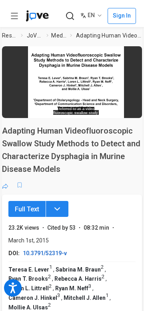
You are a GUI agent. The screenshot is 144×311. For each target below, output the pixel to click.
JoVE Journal (35, 35)
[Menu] (57, 209)
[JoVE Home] (37, 16)
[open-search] (70, 16)
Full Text (27, 209)
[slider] (46, 109)
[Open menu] (14, 16)
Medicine (59, 35)
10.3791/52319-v (45, 253)
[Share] (5, 185)
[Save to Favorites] (19, 185)
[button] (76, 79)
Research (10, 35)
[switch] (86, 109)
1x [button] (121, 109)
